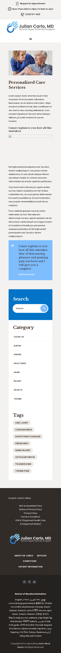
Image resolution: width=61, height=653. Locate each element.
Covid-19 (19, 336)
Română (30, 624)
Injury (17, 381)
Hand (17, 372)
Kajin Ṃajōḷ (43, 617)
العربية (32, 599)
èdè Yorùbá (35, 635)
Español (42, 628)
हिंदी (36, 610)
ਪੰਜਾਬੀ (22, 624)
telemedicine (23, 464)
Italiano (31, 614)
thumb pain (22, 470)
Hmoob (42, 610)
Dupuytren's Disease (28, 436)
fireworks (21, 443)
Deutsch (22, 610)
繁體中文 (40, 603)
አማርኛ (26, 599)
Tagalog (14, 632)
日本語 (39, 614)
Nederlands (28, 606)
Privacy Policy (30, 513)
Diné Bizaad (16, 621)
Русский (39, 624)
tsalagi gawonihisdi (25, 603)
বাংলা (38, 599)
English (18, 599)
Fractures (20, 363)
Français (39, 606)
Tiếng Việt (24, 635)
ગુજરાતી (30, 610)
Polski (47, 621)
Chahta (48, 603)
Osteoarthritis (25, 457)
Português (14, 624)
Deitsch (33, 621)
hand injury (22, 450)
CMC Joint (21, 422)
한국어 (46, 614)
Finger (17, 354)
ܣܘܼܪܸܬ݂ (48, 628)
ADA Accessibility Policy (30, 505)
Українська (41, 632)
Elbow (17, 345)
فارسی (41, 621)
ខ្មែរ (50, 617)
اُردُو (49, 632)
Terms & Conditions (30, 516)
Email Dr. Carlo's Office (20, 498)
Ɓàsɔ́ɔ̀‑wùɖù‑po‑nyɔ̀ (18, 617)
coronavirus (23, 429)
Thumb (17, 398)
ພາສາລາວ (33, 617)
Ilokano (23, 614)
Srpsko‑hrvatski (29, 628)
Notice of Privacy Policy (30, 509)
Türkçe (32, 632)
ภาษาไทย (23, 632)
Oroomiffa (16, 606)
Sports (18, 389)
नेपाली (26, 621)
